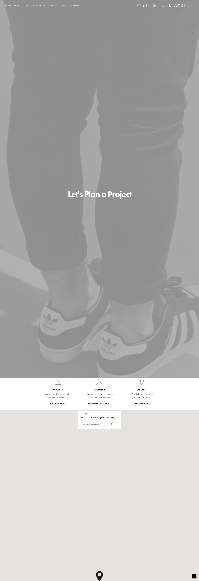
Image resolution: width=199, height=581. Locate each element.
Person (54, 5)
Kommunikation (40, 5)
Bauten (8, 5)
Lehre (27, 5)
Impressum (75, 5)
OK (112, 424)
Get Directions (141, 403)
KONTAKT (64, 5)
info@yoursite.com (57, 403)
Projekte (17, 5)
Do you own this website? (91, 424)
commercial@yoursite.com (99, 403)
